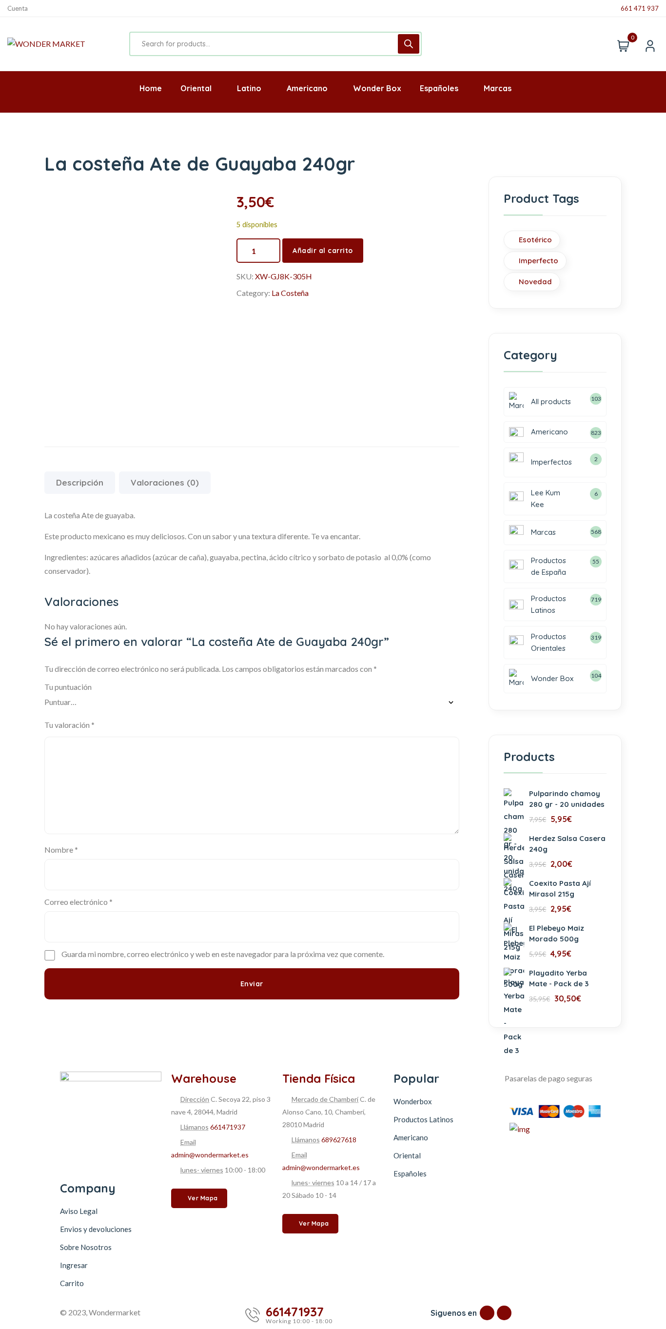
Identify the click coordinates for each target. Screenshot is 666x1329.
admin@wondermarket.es (210, 1155)
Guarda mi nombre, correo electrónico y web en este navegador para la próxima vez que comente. (222, 953)
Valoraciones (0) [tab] (165, 482)
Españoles (410, 1173)
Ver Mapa (203, 1198)
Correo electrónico (78, 901)
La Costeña (290, 292)
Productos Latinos (423, 1119)
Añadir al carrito (323, 250)
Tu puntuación (68, 686)
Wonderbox (412, 1101)
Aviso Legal (79, 1211)
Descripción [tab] (79, 482)
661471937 (227, 1127)
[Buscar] (408, 44)
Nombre (61, 849)
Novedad (535, 281)
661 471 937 (640, 8)
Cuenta (17, 8)
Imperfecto (538, 260)
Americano (410, 1137)
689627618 (338, 1139)
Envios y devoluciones (96, 1229)
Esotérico (535, 239)
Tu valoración (69, 724)
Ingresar (74, 1265)
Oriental (407, 1155)
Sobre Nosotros (86, 1247)
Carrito (72, 1283)
